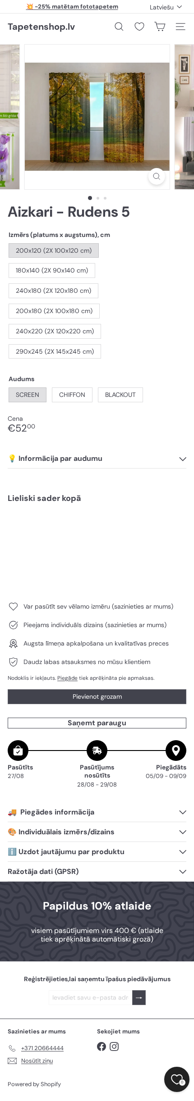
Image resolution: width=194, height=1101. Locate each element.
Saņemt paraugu (97, 723)
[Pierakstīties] (139, 997)
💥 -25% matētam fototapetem (72, 6)
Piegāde (67, 678)
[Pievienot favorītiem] (174, 529)
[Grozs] (159, 27)
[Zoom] (156, 176)
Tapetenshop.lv (41, 26)
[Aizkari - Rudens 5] (97, 541)
